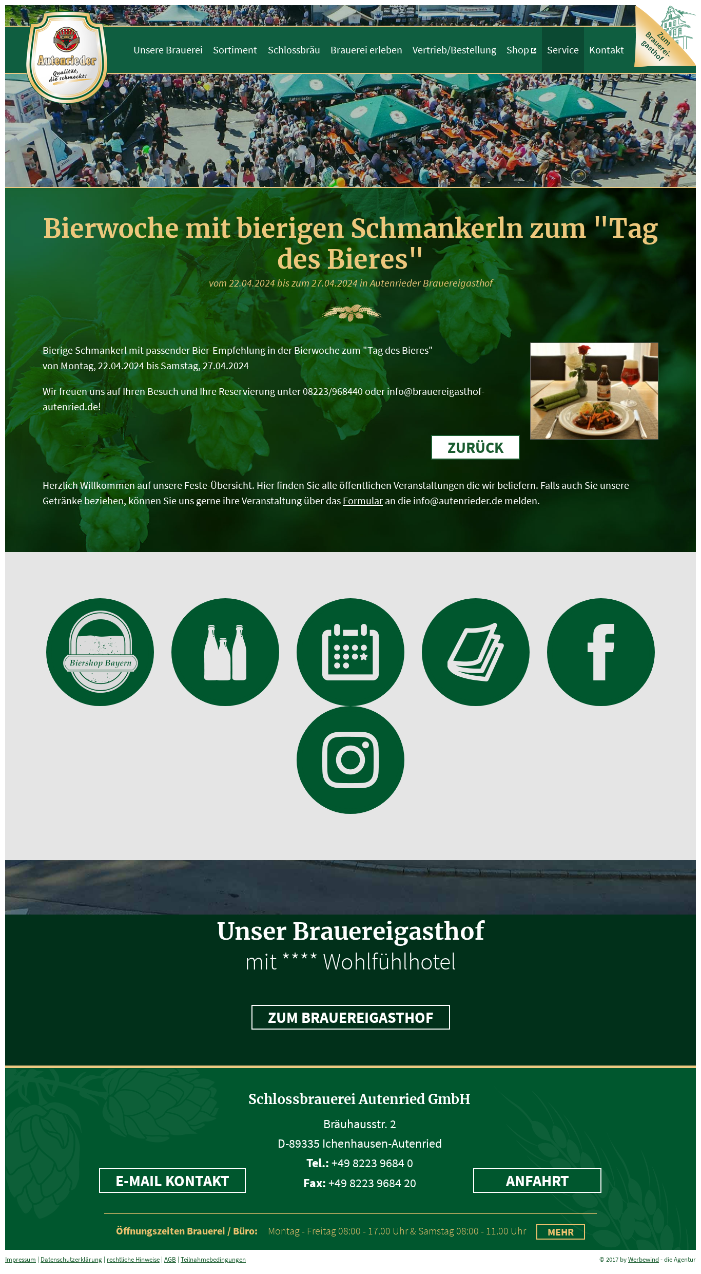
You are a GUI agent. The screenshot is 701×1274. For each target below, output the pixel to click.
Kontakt (606, 49)
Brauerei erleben (366, 49)
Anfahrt (537, 1180)
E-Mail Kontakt (172, 1180)
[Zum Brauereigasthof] (666, 35)
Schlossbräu (294, 49)
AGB (170, 1259)
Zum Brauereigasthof (351, 1017)
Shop (518, 49)
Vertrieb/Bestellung (454, 49)
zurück (475, 447)
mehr (561, 1231)
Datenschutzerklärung (71, 1259)
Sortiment (235, 49)
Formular (363, 500)
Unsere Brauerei (168, 49)
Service (563, 49)
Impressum (20, 1259)
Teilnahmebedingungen (213, 1259)
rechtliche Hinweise (133, 1259)
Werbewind (643, 1259)
